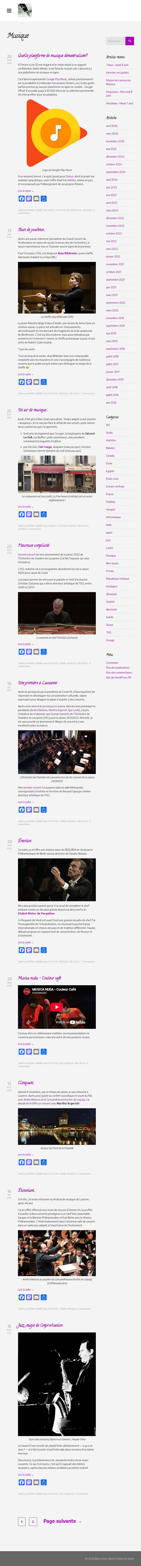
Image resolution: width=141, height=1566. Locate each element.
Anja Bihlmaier (67, 253)
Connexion (112, 662)
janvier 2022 (113, 256)
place (33, 725)
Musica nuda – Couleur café (39, 978)
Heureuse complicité (33, 546)
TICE (108, 632)
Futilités (110, 501)
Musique (111, 555)
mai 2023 (111, 195)
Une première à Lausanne (37, 683)
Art (108, 424)
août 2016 (112, 387)
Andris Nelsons (39, 710)
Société (110, 601)
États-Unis (112, 478)
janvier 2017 (113, 371)
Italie (109, 524)
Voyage (110, 640)
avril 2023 (111, 202)
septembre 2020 (115, 302)
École (109, 463)
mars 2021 (112, 295)
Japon (109, 532)
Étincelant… (26, 1191)
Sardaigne (111, 586)
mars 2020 (112, 310)
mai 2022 (111, 241)
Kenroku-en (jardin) (117, 72)
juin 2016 (111, 402)
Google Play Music (56, 79)
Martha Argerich (58, 710)
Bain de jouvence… (31, 230)
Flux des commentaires (119, 672)
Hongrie (110, 509)
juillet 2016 (112, 394)
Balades (110, 448)
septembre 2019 (115, 325)
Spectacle (111, 609)
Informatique (113, 517)
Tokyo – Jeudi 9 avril (117, 64)
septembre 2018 (115, 348)
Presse (110, 571)
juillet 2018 (112, 356)
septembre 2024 (115, 172)
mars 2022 (112, 248)
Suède (109, 617)
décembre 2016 (115, 379)
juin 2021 (111, 287)
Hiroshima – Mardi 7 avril (119, 103)
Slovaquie (111, 594)
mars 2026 (112, 133)
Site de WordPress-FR (118, 677)
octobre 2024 (114, 164)
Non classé (112, 563)
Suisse (109, 624)
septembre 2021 (115, 279)
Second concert (26, 554)
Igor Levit (73, 710)
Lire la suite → (26, 190)
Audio (109, 432)
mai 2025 (111, 148)
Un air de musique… (32, 410)
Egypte (110, 471)
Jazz (108, 540)
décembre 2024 (115, 156)
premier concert (33, 787)
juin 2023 (111, 187)
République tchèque (117, 578)
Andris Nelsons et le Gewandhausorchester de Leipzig (54, 1099)
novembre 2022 (115, 225)
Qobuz (69, 176)
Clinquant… (26, 1083)
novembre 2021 (115, 264)
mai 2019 (111, 333)
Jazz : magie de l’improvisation (40, 1326)
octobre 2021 (113, 271)
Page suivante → (63, 1521)
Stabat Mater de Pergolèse (36, 913)
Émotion (24, 841)
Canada (110, 455)
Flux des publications (117, 667)
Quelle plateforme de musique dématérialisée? (52, 56)
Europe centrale (115, 486)
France (110, 494)
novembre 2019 (115, 318)
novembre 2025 (115, 141)
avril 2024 (112, 179)
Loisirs (109, 547)
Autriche (111, 440)
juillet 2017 (112, 364)
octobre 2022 (114, 233)
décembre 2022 (115, 218)
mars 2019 (112, 341)
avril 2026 (111, 125)
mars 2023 (112, 210)
